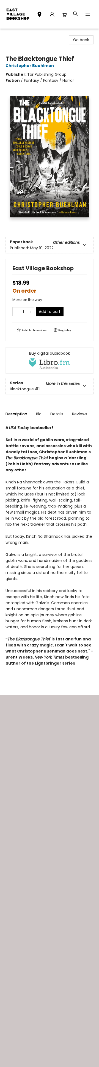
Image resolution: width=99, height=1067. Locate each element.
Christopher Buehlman (30, 65)
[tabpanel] (50, 554)
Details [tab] (56, 414)
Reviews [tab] (79, 414)
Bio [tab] (39, 414)
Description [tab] (16, 414)
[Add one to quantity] (30, 312)
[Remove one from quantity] (16, 312)
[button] (39, 15)
